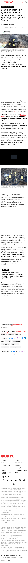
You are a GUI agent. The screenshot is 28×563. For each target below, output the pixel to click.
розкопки (5, 347)
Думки (17, 460)
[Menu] (2, 2)
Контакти (20, 557)
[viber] (20, 480)
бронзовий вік (15, 347)
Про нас (3, 468)
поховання (17, 341)
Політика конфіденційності (8, 557)
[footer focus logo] (7, 456)
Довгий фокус (5, 465)
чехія (8, 341)
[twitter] (7, 480)
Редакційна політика (5, 476)
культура (15, 344)
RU (23, 2)
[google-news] (24, 480)
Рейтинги (4, 463)
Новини (3, 460)
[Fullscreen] (25, 170)
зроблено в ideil (5, 560)
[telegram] (11, 480)
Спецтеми (18, 463)
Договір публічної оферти (21, 471)
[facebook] (3, 480)
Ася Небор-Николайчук (8, 24)
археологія (6, 344)
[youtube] (15, 480)
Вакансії (17, 468)
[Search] (26, 2)
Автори (17, 465)
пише (15, 111)
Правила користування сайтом (6, 472)
